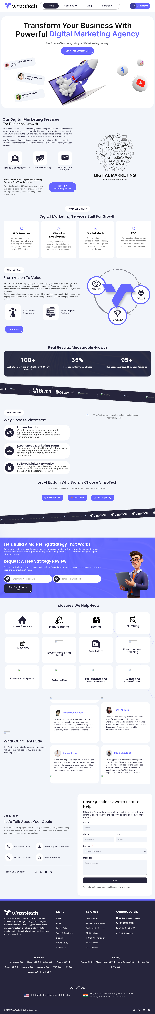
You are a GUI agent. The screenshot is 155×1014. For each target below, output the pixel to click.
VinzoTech (14, 1010)
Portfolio (107, 5)
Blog (89, 5)
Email (119, 834)
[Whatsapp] (41, 871)
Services (69, 5)
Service (87, 846)
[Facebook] (31, 871)
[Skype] (51, 871)
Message (87, 857)
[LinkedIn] (46, 871)
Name (86, 822)
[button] (77, 209)
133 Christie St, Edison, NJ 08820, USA (50, 995)
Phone (86, 834)
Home (51, 5)
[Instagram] (36, 871)
